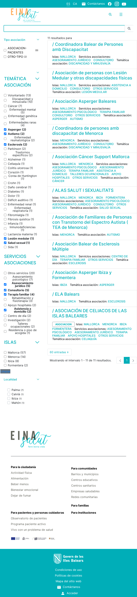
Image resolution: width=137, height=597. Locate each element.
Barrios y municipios (84, 474)
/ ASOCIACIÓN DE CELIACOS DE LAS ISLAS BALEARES (89, 313)
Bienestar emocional (24, 490)
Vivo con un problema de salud (32, 529)
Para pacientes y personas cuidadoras (37, 512)
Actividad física (21, 472)
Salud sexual (110, 207)
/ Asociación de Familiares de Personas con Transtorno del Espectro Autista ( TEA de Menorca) (92, 222)
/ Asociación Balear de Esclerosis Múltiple (86, 246)
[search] (110, 14)
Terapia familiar (112, 112)
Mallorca (68, 56)
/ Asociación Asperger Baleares (84, 101)
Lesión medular (94, 92)
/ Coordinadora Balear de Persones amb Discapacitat (87, 47)
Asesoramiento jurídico (71, 60)
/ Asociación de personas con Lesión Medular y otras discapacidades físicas (92, 75)
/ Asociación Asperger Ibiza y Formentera (82, 275)
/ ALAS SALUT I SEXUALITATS (82, 190)
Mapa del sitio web (68, 581)
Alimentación (19, 478)
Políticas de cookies (68, 575)
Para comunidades (84, 468)
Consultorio (103, 60)
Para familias (80, 505)
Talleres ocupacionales (89, 174)
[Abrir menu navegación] (120, 14)
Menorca (67, 140)
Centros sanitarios (83, 485)
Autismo (76, 119)
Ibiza (99, 197)
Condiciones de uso (68, 570)
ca (75, 4)
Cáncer (58, 181)
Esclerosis (77, 263)
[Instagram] (117, 4)
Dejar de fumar (21, 495)
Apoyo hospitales (81, 335)
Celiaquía (89, 339)
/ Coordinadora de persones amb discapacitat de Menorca (85, 131)
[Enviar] (129, 28)
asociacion (63, 324)
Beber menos (20, 484)
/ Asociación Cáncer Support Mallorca (91, 156)
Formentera (115, 197)
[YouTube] (124, 4)
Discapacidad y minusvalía (89, 63)
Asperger (59, 119)
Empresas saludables (85, 491)
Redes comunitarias (84, 497)
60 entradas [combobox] (61, 352)
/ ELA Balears (66, 294)
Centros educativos (84, 480)
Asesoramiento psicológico (74, 112)
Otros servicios (105, 88)
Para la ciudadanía (23, 467)
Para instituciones (83, 512)
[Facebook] (110, 4)
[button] (21, 40)
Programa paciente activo (28, 524)
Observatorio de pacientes (29, 518)
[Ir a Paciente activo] (30, 15)
